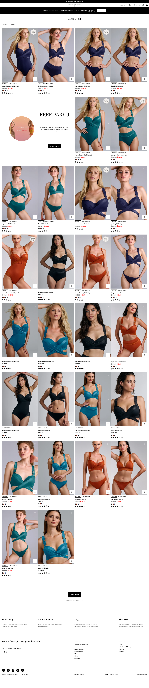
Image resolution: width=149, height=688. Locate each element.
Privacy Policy (79, 674)
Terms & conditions (111, 674)
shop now (101, 11)
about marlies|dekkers (81, 645)
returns (121, 649)
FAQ (120, 645)
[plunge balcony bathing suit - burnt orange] (4, 90)
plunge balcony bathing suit (10, 86)
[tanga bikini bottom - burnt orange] (113, 297)
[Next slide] (35, 54)
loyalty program (79, 649)
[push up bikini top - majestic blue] (114, 228)
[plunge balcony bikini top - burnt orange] (76, 90)
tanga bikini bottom (117, 293)
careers (76, 647)
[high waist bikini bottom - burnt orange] (40, 90)
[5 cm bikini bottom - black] (111, 90)
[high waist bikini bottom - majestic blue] (41, 90)
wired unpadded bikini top (83, 224)
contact (121, 651)
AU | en (138, 5)
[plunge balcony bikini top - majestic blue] (78, 90)
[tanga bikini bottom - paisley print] (114, 297)
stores (76, 656)
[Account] (143, 5)
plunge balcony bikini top (82, 86)
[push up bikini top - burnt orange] (113, 228)
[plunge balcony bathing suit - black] (2, 90)
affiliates (77, 658)
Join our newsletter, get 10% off (11, 648)
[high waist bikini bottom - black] (39, 90)
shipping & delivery (125, 647)
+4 (7, 90)
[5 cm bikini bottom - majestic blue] (114, 90)
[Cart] (147, 5)
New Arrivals (13, 5)
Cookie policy (142, 674)
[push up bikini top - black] (111, 228)
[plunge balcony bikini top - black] (75, 90)
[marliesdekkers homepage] (74, 5)
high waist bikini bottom (45, 86)
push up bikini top (116, 224)
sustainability (78, 651)
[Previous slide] (4, 54)
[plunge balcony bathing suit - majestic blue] (5, 90)
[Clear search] (129, 5)
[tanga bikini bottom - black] (111, 297)
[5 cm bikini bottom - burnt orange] (113, 90)
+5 (43, 90)
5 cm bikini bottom (117, 86)
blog (75, 653)
